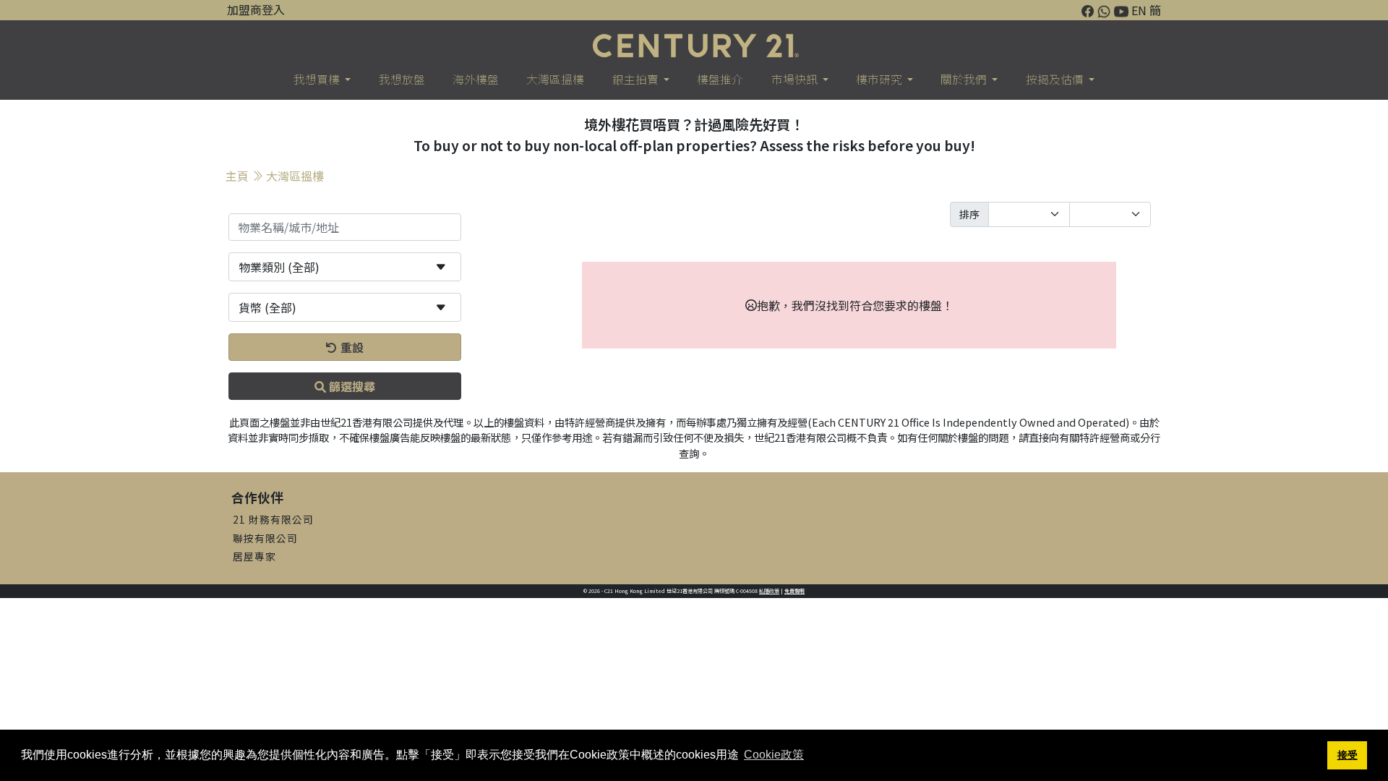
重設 (351, 347)
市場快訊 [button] (795, 79)
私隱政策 (769, 590)
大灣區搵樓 (295, 175)
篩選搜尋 (350, 386)
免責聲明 (794, 590)
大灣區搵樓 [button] (555, 79)
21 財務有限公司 (273, 519)
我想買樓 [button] (318, 79)
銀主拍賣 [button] (636, 79)
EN (1139, 10)
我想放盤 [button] (402, 79)
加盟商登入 (256, 9)
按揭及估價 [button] (1056, 79)
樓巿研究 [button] (880, 79)
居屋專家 (254, 556)
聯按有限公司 (265, 538)
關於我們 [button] (965, 79)
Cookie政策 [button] (774, 754)
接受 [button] (1347, 755)
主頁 (237, 175)
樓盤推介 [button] (720, 79)
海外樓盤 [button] (476, 79)
